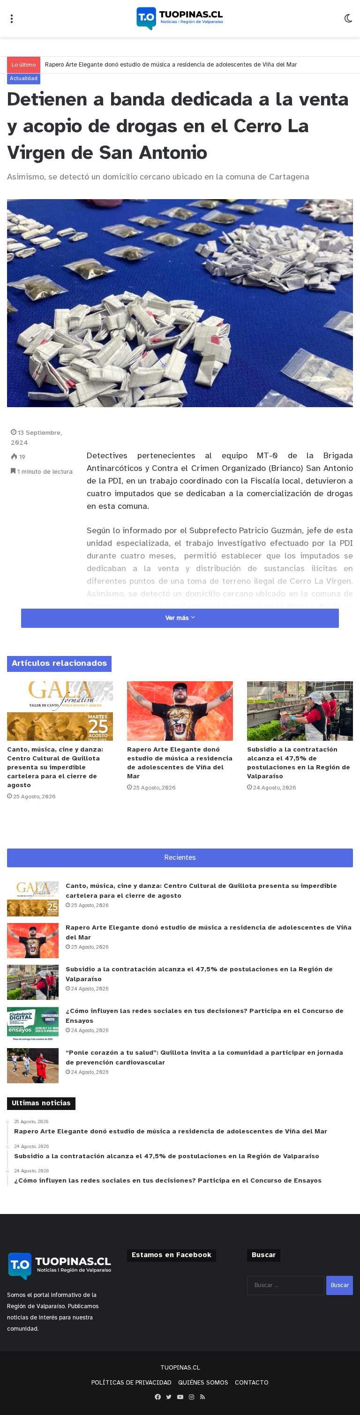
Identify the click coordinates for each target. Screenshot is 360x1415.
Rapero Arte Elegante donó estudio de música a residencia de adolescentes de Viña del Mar (171, 65)
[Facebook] (157, 1397)
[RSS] (202, 1397)
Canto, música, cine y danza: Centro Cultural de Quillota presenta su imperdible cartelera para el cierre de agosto (55, 767)
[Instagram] (191, 1397)
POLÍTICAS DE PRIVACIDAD (131, 1383)
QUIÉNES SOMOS (203, 1383)
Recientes (180, 858)
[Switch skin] (348, 22)
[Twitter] (168, 1397)
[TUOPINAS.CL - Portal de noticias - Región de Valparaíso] (180, 18)
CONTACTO (252, 1383)
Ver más (178, 618)
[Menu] (11, 22)
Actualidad (24, 78)
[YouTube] (180, 1397)
